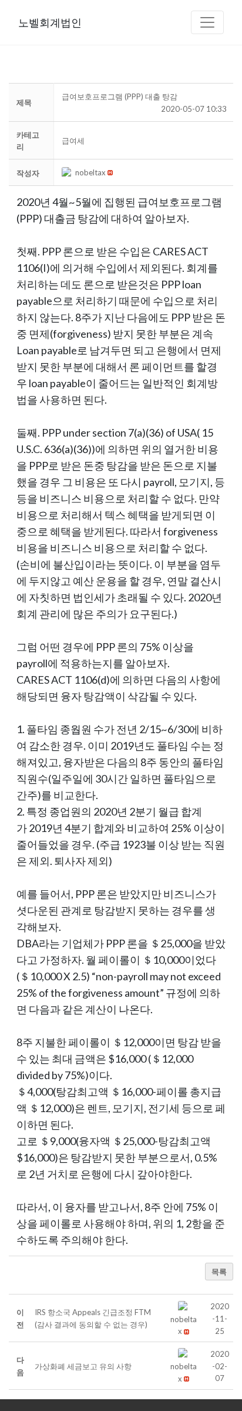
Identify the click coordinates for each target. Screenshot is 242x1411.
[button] (68, 172)
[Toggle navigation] (207, 22)
